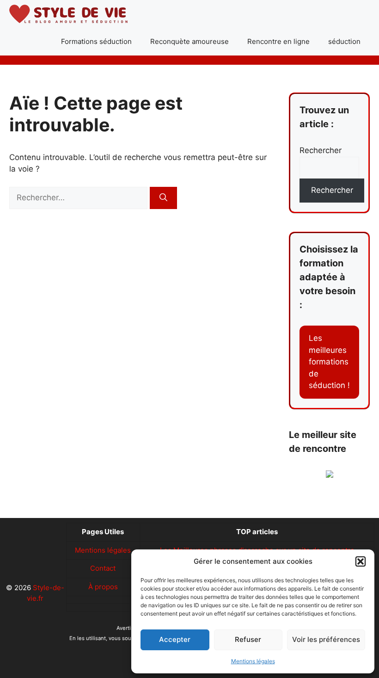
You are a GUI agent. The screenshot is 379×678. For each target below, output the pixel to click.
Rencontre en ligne (278, 41)
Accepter (174, 639)
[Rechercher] (163, 198)
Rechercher (321, 150)
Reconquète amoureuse (189, 41)
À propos (103, 586)
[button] (360, 561)
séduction (344, 41)
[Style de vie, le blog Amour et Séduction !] (68, 14)
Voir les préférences (326, 639)
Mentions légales (253, 661)
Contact (103, 568)
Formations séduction (96, 41)
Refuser (248, 639)
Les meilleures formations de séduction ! (329, 361)
